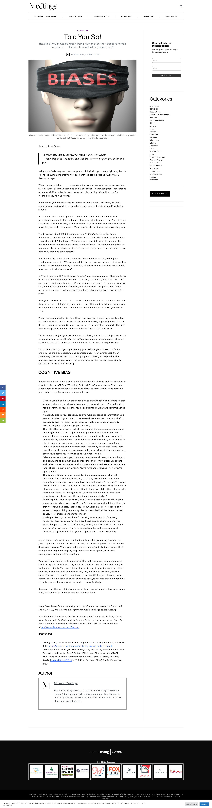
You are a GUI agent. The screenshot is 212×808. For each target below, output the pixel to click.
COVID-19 (154, 109)
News (152, 149)
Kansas (153, 132)
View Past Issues (159, 194)
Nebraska (154, 146)
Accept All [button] (204, 804)
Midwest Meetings (80, 54)
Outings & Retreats (158, 157)
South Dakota (156, 165)
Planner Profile (156, 160)
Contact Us (171, 16)
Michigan (153, 137)
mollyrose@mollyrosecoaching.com (60, 627)
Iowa (152, 129)
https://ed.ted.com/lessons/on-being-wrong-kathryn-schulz (80, 646)
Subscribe (126, 16)
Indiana (153, 126)
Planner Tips (82, 30)
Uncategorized (156, 174)
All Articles (154, 106)
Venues (153, 177)
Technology (154, 171)
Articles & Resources (45, 16)
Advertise (148, 16)
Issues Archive (101, 16)
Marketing (154, 134)
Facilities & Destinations (160, 115)
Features (153, 117)
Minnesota (154, 140)
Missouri (153, 143)
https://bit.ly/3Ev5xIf (61, 660)
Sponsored (154, 168)
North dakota (155, 151)
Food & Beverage (157, 120)
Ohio (152, 154)
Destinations (75, 16)
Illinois (152, 123)
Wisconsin (154, 180)
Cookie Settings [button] (191, 804)
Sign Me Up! (166, 75)
